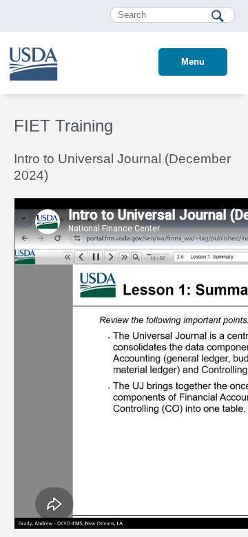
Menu (193, 61)
